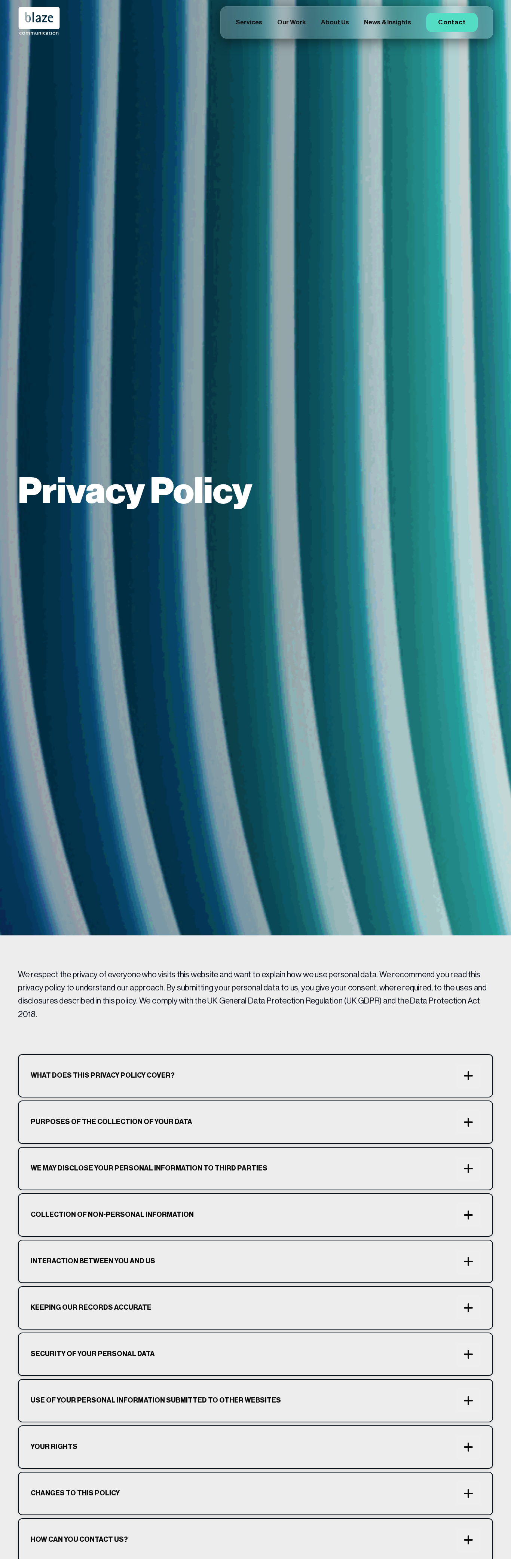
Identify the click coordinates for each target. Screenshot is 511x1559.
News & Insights (387, 22)
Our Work (291, 22)
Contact (452, 22)
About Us (335, 22)
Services (249, 22)
